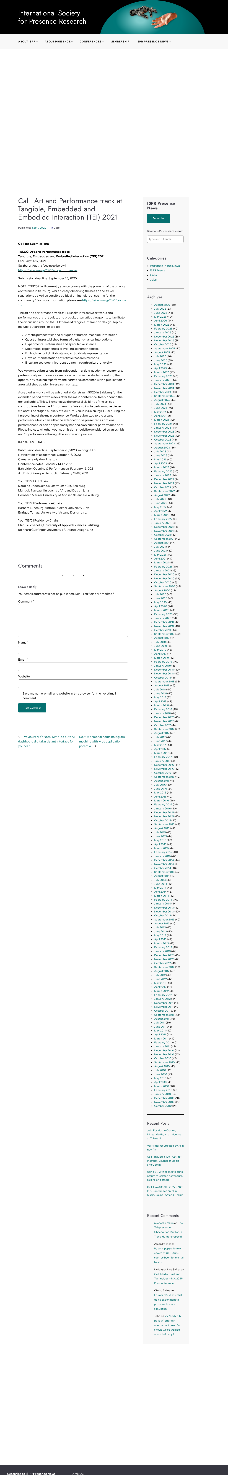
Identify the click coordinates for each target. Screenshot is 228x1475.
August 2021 (162, 542)
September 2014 (164, 872)
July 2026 (160, 308)
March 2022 (161, 515)
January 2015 (162, 856)
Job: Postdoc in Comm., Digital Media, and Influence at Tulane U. (164, 1134)
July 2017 (160, 737)
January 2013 (162, 951)
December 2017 (164, 717)
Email (23, 659)
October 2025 (162, 344)
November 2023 (164, 435)
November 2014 (164, 864)
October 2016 (162, 772)
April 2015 (160, 844)
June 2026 (160, 312)
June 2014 (160, 883)
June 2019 (160, 645)
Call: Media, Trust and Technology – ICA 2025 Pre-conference (168, 1279)
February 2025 (163, 376)
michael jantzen (164, 1223)
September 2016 (164, 776)
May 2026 (160, 316)
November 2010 (164, 1054)
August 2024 (162, 400)
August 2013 (162, 923)
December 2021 (164, 526)
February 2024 (163, 423)
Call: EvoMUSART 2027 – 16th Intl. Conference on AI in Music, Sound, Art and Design (165, 1191)
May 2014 (160, 887)
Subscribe (158, 218)
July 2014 (160, 880)
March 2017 (161, 753)
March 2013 (161, 943)
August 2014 (162, 875)
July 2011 (159, 1022)
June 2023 (160, 455)
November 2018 (164, 673)
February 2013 (163, 947)
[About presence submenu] (72, 41)
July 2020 (160, 594)
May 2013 (160, 935)
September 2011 (164, 1014)
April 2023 (160, 463)
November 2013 (164, 911)
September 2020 (164, 586)
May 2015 (160, 840)
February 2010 (163, 1090)
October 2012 (162, 963)
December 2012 (164, 955)
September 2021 (164, 538)
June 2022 (160, 503)
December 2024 (164, 384)
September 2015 (164, 824)
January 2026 (162, 332)
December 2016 (164, 764)
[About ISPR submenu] (37, 41)
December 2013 (164, 907)
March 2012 (161, 991)
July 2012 (160, 975)
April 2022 (160, 511)
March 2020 (161, 610)
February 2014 (163, 899)
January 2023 (162, 475)
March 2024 (161, 419)
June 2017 (160, 741)
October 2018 (162, 677)
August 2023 (162, 447)
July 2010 (160, 1070)
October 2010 (162, 1058)
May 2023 (160, 459)
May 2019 (160, 649)
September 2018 (164, 681)
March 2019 (161, 657)
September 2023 (164, 443)
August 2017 (162, 733)
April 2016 (160, 796)
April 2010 (160, 1082)
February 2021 (163, 566)
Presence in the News (165, 266)
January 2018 (162, 713)
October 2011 (162, 1010)
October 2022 (162, 487)
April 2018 (160, 701)
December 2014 (164, 860)
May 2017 (160, 745)
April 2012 (160, 986)
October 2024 (162, 392)
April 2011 (160, 1034)
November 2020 (164, 578)
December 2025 (164, 336)
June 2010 (160, 1074)
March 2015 (161, 848)
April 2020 (160, 606)
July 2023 (160, 451)
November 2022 (164, 483)
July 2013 (160, 927)
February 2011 (163, 1042)
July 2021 (160, 546)
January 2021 (162, 570)
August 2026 (162, 304)
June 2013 (160, 931)
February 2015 (163, 852)
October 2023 (162, 439)
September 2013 (164, 919)
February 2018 (163, 709)
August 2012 (162, 971)
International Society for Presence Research (52, 17)
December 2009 (164, 1098)
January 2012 (162, 998)
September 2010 (164, 1062)
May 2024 (160, 412)
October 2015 (162, 820)
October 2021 (162, 534)
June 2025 (160, 360)
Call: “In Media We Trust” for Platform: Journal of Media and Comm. (164, 1160)
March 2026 (161, 324)
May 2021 (160, 554)
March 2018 (161, 705)
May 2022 (160, 507)
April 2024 (160, 415)
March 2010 (161, 1086)
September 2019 (164, 634)
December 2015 (164, 812)
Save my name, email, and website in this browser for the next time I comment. (69, 696)
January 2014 (162, 903)
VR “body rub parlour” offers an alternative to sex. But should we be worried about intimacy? (167, 1325)
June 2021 (160, 550)
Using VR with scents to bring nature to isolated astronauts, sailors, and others (165, 1175)
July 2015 (160, 832)
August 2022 (162, 495)
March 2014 (161, 895)
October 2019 (162, 630)
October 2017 (162, 725)
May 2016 (160, 792)
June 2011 (160, 1026)
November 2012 (164, 959)
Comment (26, 601)
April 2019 (160, 653)
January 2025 (162, 380)
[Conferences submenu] (103, 41)
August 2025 (162, 352)
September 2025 (164, 348)
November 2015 (164, 816)
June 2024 (160, 407)
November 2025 (164, 340)
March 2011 (161, 1038)
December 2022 (164, 479)
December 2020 (164, 574)
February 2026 (163, 328)
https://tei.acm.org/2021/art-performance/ (47, 270)
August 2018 (162, 685)
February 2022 (163, 519)
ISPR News (157, 270)
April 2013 (160, 939)
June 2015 (160, 836)
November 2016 (164, 768)
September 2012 (164, 967)
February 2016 (163, 804)
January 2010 (162, 1094)
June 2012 (160, 979)
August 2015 (162, 828)
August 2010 (162, 1066)
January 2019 (162, 665)
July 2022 (160, 499)
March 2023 (161, 467)
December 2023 (164, 431)
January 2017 (162, 761)
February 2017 (163, 756)
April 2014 (160, 891)
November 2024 (164, 388)
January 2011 (162, 1046)
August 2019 (162, 637)
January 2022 (162, 523)
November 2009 (164, 1102)
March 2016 (161, 800)
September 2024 (164, 396)
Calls (57, 227)
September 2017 (164, 729)
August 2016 (162, 780)
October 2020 (163, 582)
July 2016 (160, 784)
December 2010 (164, 1050)
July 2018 (160, 689)
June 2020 (160, 598)
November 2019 (164, 626)
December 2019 (164, 622)
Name (23, 642)
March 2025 (161, 372)
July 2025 (160, 356)
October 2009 (163, 1105)
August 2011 (161, 1018)
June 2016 (160, 788)
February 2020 (163, 614)
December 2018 (164, 669)
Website (24, 676)
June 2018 (160, 693)
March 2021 (161, 562)
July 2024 (160, 404)
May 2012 (160, 983)
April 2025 (160, 368)
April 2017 (160, 749)
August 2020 (162, 590)
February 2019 (163, 661)
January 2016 (162, 808)
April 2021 (160, 558)
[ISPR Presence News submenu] (170, 41)
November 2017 (164, 721)
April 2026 (160, 320)
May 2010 (160, 1078)
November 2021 (164, 531)
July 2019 (160, 642)
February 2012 (163, 994)
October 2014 (162, 868)
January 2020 (162, 618)
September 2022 (164, 491)
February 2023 (163, 471)
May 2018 (160, 697)
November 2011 (163, 1006)
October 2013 (162, 915)
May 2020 (160, 602)
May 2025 (160, 364)
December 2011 (163, 1002)
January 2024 (162, 427)
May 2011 (160, 1030)
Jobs (153, 279)
